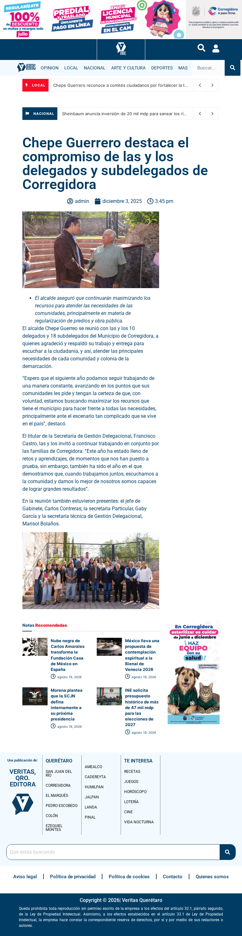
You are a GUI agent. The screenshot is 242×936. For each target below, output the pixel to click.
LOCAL (71, 67)
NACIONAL (95, 67)
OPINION (50, 67)
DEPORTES (162, 67)
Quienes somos (212, 877)
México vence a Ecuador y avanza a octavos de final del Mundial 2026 (131, 113)
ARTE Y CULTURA (128, 67)
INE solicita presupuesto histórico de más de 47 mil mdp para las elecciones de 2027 (141, 707)
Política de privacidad (72, 877)
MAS (182, 67)
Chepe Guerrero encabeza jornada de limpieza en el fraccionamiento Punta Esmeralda (137, 85)
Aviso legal (25, 877)
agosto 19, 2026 (69, 677)
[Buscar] (232, 68)
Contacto (172, 877)
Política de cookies (129, 877)
